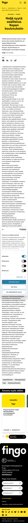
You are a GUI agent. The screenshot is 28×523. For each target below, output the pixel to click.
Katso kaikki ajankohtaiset (13, 436)
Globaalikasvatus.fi (8, 493)
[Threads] (18, 512)
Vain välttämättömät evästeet (14, 292)
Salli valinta (14, 287)
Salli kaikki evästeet (14, 282)
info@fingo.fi (7, 475)
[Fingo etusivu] (5, 2)
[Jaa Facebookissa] (3, 60)
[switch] (24, 261)
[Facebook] (3, 512)
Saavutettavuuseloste (12, 519)
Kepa (4, 383)
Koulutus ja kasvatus (14, 383)
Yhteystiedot (7, 498)
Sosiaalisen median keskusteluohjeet (12, 504)
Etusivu (4, 8)
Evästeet (4, 519)
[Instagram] (6, 512)
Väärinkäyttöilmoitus (7, 521)
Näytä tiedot (19, 277)
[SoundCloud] (6, 515)
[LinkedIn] (12, 512)
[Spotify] (3, 515)
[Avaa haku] (21, 2)
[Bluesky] (15, 512)
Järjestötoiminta (8, 380)
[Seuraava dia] (7, 436)
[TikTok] (9, 512)
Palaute (4, 501)
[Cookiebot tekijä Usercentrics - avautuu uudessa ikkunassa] (19, 230)
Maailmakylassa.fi (7, 488)
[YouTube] (21, 512)
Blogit (19, 8)
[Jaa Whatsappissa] (11, 60)
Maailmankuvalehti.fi (8, 483)
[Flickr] (25, 512)
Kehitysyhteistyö (20, 380)
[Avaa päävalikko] (25, 2)
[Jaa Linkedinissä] (7, 60)
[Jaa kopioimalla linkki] (15, 60)
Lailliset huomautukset (18, 521)
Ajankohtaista (11, 8)
